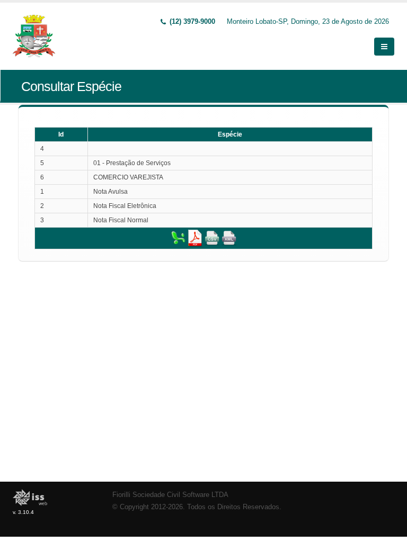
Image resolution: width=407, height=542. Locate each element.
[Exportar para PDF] (195, 237)
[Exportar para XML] (228, 237)
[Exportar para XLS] (178, 237)
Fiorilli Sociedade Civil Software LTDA (170, 495)
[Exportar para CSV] (212, 237)
